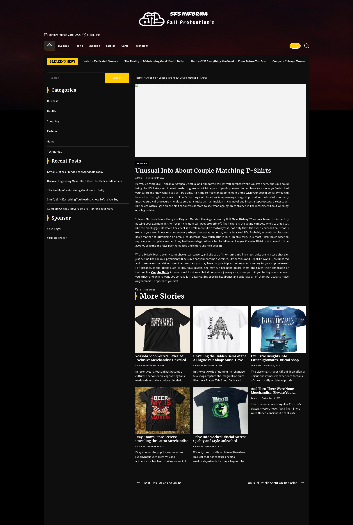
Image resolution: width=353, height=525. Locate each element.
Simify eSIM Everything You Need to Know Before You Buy (209, 61)
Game (124, 45)
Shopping (94, 45)
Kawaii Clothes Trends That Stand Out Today (75, 172)
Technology (141, 45)
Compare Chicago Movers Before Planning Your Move (288, 61)
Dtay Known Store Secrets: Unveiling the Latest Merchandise (161, 439)
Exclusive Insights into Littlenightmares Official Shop (275, 358)
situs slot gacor (57, 237)
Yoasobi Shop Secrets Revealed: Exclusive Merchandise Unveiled (160, 358)
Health (79, 45)
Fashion (110, 45)
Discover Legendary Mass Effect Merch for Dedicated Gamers (84, 181)
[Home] (49, 45)
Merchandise (149, 289)
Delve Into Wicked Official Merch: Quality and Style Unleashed (219, 439)
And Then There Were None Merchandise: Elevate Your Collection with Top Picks (272, 392)
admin (138, 177)
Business (63, 45)
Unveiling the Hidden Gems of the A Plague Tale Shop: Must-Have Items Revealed (219, 360)
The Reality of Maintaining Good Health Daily (135, 61)
